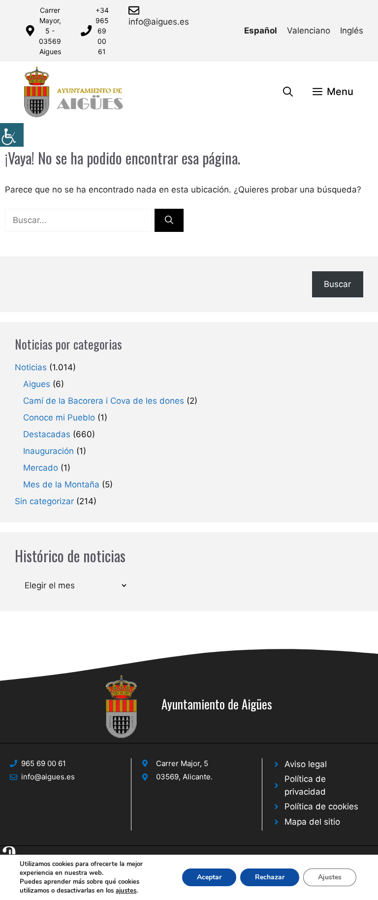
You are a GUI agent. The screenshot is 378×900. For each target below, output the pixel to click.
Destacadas (46, 434)
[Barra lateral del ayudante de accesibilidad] (12, 135)
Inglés (351, 30)
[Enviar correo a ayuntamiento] (135, 10)
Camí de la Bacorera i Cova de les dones (103, 401)
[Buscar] (169, 220)
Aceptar (209, 877)
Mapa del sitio (312, 822)
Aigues (36, 384)
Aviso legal (305, 764)
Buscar (337, 284)
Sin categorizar (44, 501)
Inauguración (48, 451)
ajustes (126, 890)
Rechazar (269, 877)
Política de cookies (321, 806)
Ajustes (330, 877)
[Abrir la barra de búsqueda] (288, 91)
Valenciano (308, 30)
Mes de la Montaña (61, 484)
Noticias (31, 367)
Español (260, 30)
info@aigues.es (158, 22)
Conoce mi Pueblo (59, 417)
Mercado (40, 468)
